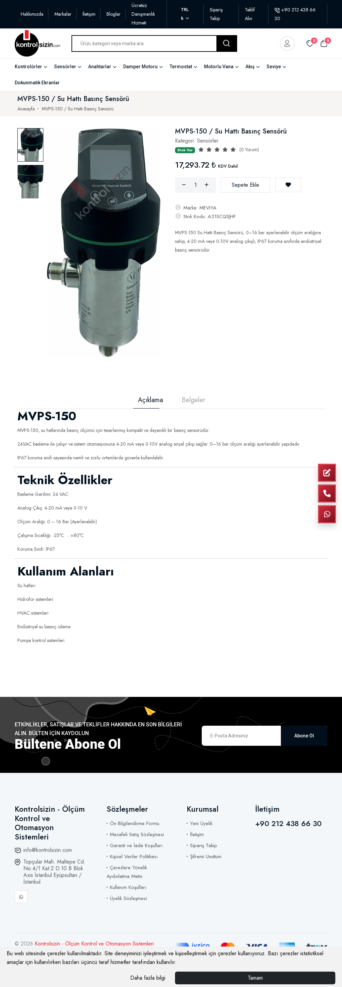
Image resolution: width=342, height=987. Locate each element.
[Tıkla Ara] (327, 493)
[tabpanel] (103, 242)
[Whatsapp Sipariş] (327, 514)
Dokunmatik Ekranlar (37, 82)
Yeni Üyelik (201, 823)
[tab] (30, 145)
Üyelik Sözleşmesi (128, 898)
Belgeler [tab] (193, 400)
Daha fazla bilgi (147, 978)
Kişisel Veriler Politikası (134, 856)
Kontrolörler (28, 66)
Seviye (274, 66)
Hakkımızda (32, 14)
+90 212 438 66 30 (288, 823)
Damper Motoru (140, 66)
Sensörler (65, 66)
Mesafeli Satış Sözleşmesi (137, 834)
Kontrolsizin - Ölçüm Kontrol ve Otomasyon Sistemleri (94, 944)
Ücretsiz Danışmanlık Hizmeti (143, 14)
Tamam (255, 978)
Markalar (62, 14)
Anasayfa (26, 108)
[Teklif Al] (327, 473)
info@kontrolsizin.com (47, 850)
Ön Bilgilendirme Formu (134, 823)
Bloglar (114, 14)
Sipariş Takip (203, 845)
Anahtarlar (99, 66)
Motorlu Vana (218, 66)
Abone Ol (304, 735)
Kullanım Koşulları (128, 887)
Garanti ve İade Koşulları (136, 845)
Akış (249, 66)
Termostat (181, 66)
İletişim (89, 14)
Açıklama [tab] (150, 400)
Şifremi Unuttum (205, 856)
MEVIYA (207, 207)
